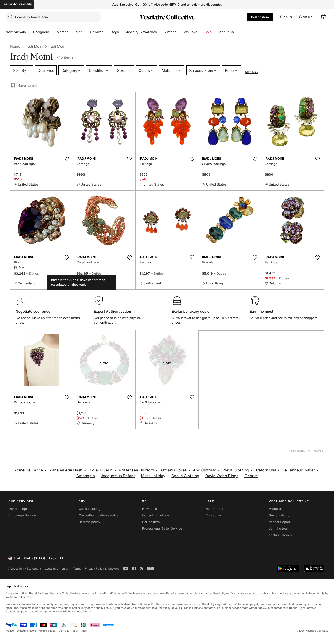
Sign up (306, 17)
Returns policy (89, 522)
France (10, 630)
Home (15, 46)
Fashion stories (280, 535)
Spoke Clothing (185, 476)
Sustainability (279, 515)
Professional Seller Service (162, 528)
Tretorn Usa (265, 470)
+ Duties (32, 273)
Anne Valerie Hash (65, 470)
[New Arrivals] (29, 32)
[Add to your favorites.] (66, 159)
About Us (226, 32)
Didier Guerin (101, 470)
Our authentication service (98, 515)
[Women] (72, 32)
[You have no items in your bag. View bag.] (323, 17)
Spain (75, 630)
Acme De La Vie (28, 470)
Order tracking (89, 508)
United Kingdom (26, 630)
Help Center (215, 508)
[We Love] (201, 32)
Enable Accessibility (17, 4)
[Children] (107, 32)
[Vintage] (180, 32)
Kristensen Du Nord (136, 470)
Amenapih (85, 476)
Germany (63, 630)
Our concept (17, 508)
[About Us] (237, 32)
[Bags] (122, 32)
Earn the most (261, 311)
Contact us (214, 515)
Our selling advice (155, 515)
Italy (84, 630)
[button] (323, 17)
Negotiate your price (33, 311)
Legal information (57, 568)
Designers (41, 32)
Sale (208, 32)
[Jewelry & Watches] (160, 32)
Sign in (286, 17)
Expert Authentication (112, 311)
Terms (77, 568)
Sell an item (260, 17)
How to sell (150, 508)
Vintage (170, 32)
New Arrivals (16, 32)
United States (47, 630)
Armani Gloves (173, 470)
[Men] (86, 32)
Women (62, 32)
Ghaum (251, 476)
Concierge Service (22, 515)
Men (79, 32)
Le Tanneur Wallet (298, 470)
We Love (190, 32)
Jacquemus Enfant (118, 476)
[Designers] (53, 32)
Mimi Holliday (153, 476)
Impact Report (279, 522)
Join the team (279, 528)
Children (97, 32)
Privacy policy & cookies (102, 568)
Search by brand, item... (33, 17)
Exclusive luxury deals (190, 311)
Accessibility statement (24, 568)
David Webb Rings (222, 476)
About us (275, 508)
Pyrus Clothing (235, 470)
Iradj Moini (34, 46)
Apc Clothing (205, 470)
